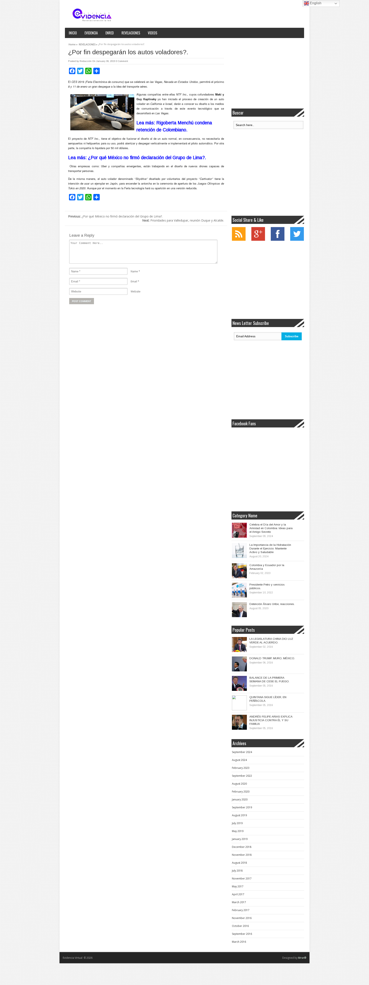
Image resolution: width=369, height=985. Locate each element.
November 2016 (242, 918)
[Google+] (258, 240)
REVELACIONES (131, 32)
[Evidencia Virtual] (92, 15)
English (315, 3)
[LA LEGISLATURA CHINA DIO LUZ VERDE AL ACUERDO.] (239, 644)
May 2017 (237, 886)
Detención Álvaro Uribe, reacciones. (272, 604)
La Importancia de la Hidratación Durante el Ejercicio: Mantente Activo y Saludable (270, 548)
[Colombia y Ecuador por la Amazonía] (239, 570)
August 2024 (239, 760)
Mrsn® (302, 958)
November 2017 (242, 878)
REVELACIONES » (88, 44)
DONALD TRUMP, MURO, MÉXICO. (272, 658)
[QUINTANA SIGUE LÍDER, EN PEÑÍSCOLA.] (239, 702)
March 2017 (239, 902)
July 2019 (237, 823)
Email (134, 281)
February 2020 (240, 791)
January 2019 (239, 839)
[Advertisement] (268, 73)
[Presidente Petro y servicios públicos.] (239, 590)
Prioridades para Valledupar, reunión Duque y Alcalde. (183, 220)
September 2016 (242, 934)
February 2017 (240, 910)
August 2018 (239, 863)
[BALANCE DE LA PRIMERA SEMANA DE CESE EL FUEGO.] (239, 683)
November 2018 (242, 855)
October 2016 (240, 926)
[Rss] (239, 240)
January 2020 (239, 799)
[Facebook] (277, 240)
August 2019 (239, 815)
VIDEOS (152, 32)
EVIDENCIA (91, 32)
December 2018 (241, 847)
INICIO (73, 32)
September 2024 (242, 752)
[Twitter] (297, 240)
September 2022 (242, 776)
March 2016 (239, 942)
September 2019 (242, 807)
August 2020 (239, 783)
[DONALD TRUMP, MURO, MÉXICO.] (239, 663)
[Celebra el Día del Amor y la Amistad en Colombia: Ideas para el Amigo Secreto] (239, 530)
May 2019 (237, 831)
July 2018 (237, 870)
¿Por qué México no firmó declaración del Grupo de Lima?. (115, 216)
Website (136, 291)
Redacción (86, 61)
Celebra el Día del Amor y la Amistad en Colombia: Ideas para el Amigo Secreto (271, 528)
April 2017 (238, 894)
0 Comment (122, 61)
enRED (109, 32)
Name (134, 271)
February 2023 (240, 768)
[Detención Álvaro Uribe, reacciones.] (239, 609)
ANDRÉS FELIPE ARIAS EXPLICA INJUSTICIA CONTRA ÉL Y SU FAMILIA (270, 720)
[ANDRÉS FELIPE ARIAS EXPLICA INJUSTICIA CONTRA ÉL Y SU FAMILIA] (239, 722)
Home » (73, 44)
